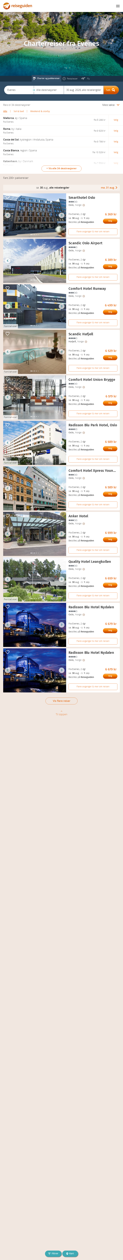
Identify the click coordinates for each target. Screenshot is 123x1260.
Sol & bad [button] (19, 111)
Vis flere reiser (61, 700)
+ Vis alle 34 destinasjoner (61, 168)
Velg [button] (116, 120)
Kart (71, 1253)
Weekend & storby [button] (40, 111)
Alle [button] (5, 111)
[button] (19, 90)
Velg (110, 221)
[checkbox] (7, 197)
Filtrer (55, 1253)
